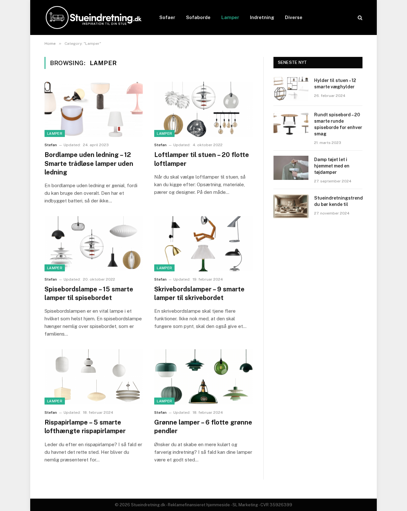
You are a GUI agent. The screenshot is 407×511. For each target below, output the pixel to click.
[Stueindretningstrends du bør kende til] (290, 206)
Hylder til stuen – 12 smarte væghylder (335, 83)
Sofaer (167, 17)
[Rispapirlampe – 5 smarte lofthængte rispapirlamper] (94, 377)
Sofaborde (198, 17)
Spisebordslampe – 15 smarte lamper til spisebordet (89, 293)
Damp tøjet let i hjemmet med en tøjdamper (331, 166)
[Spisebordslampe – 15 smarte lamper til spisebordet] (94, 243)
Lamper (230, 17)
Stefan (51, 145)
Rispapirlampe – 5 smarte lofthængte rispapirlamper (85, 427)
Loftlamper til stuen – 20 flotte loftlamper (201, 159)
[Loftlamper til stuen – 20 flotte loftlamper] (203, 109)
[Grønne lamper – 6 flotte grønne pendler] (203, 377)
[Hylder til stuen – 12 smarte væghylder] (290, 89)
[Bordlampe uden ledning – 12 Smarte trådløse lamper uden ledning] (94, 109)
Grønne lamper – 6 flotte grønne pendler (203, 427)
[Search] (359, 17)
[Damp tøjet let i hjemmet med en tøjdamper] (290, 168)
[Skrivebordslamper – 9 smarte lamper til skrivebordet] (203, 243)
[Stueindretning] (94, 17)
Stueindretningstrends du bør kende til (339, 201)
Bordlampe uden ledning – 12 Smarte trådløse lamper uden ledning (89, 163)
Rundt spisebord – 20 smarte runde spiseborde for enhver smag (338, 124)
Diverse (293, 17)
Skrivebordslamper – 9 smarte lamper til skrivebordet (199, 293)
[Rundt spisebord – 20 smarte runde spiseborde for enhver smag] (290, 123)
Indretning (262, 17)
